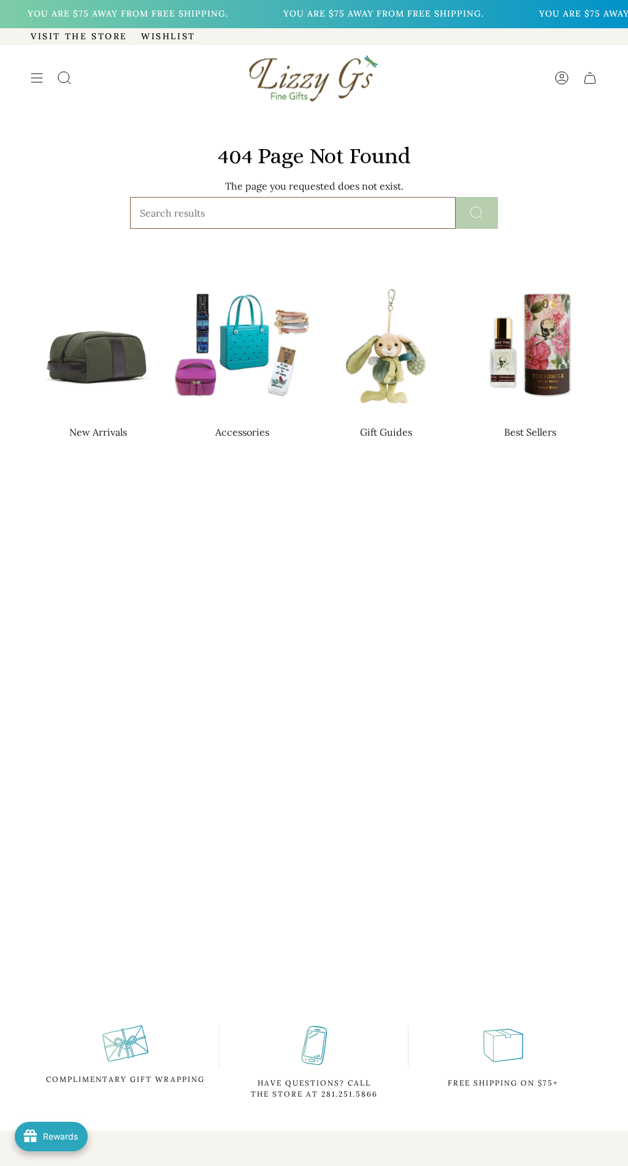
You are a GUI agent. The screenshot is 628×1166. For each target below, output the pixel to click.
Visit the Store (79, 36)
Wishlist (168, 36)
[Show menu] (37, 78)
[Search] (477, 213)
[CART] (590, 78)
